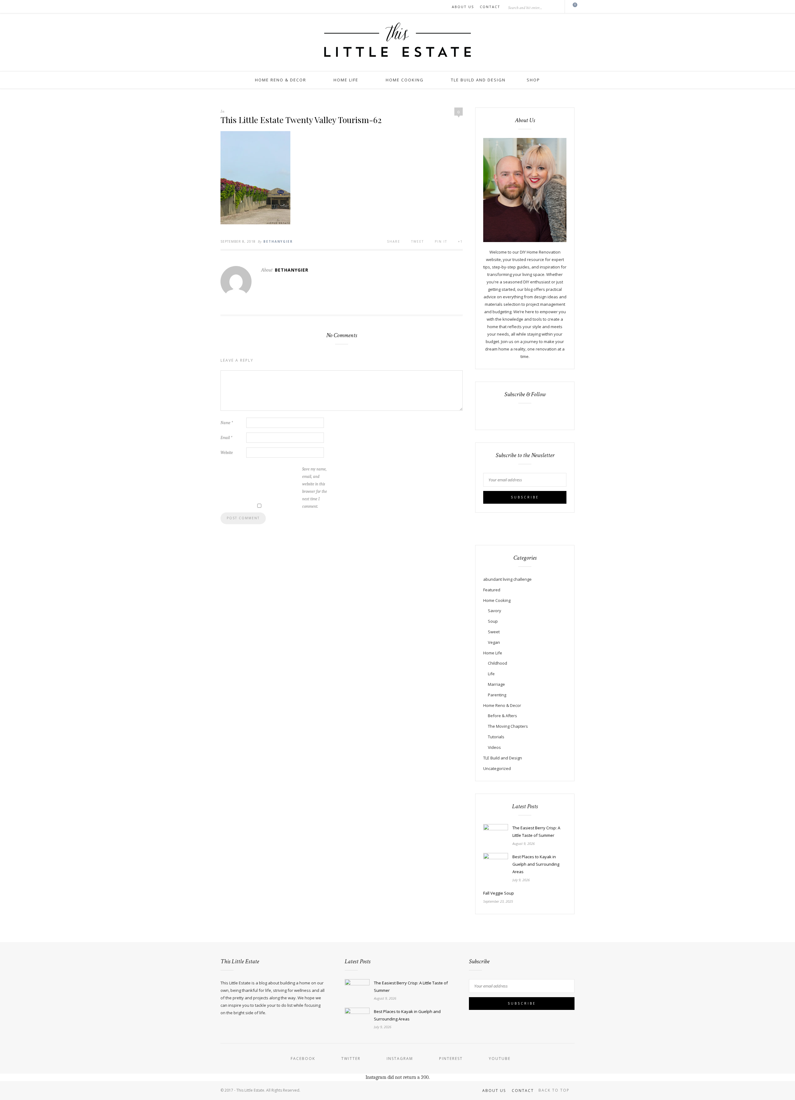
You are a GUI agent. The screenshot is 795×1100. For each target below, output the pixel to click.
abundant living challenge (507, 579)
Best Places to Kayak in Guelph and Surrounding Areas (535, 864)
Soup (493, 621)
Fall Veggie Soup (498, 893)
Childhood (497, 663)
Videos (494, 747)
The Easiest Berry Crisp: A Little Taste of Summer (536, 831)
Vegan (494, 642)
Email (226, 437)
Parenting (497, 695)
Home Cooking (405, 80)
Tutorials (496, 737)
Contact (490, 6)
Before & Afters (502, 715)
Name (226, 422)
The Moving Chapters (508, 726)
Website (226, 452)
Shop (533, 80)
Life (491, 673)
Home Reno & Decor (280, 80)
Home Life (346, 80)
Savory (494, 610)
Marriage (496, 684)
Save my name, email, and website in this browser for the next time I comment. (314, 488)
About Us (463, 6)
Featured (491, 590)
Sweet (494, 632)
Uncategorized (497, 768)
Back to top (554, 1090)
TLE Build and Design (478, 80)
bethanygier (278, 241)
